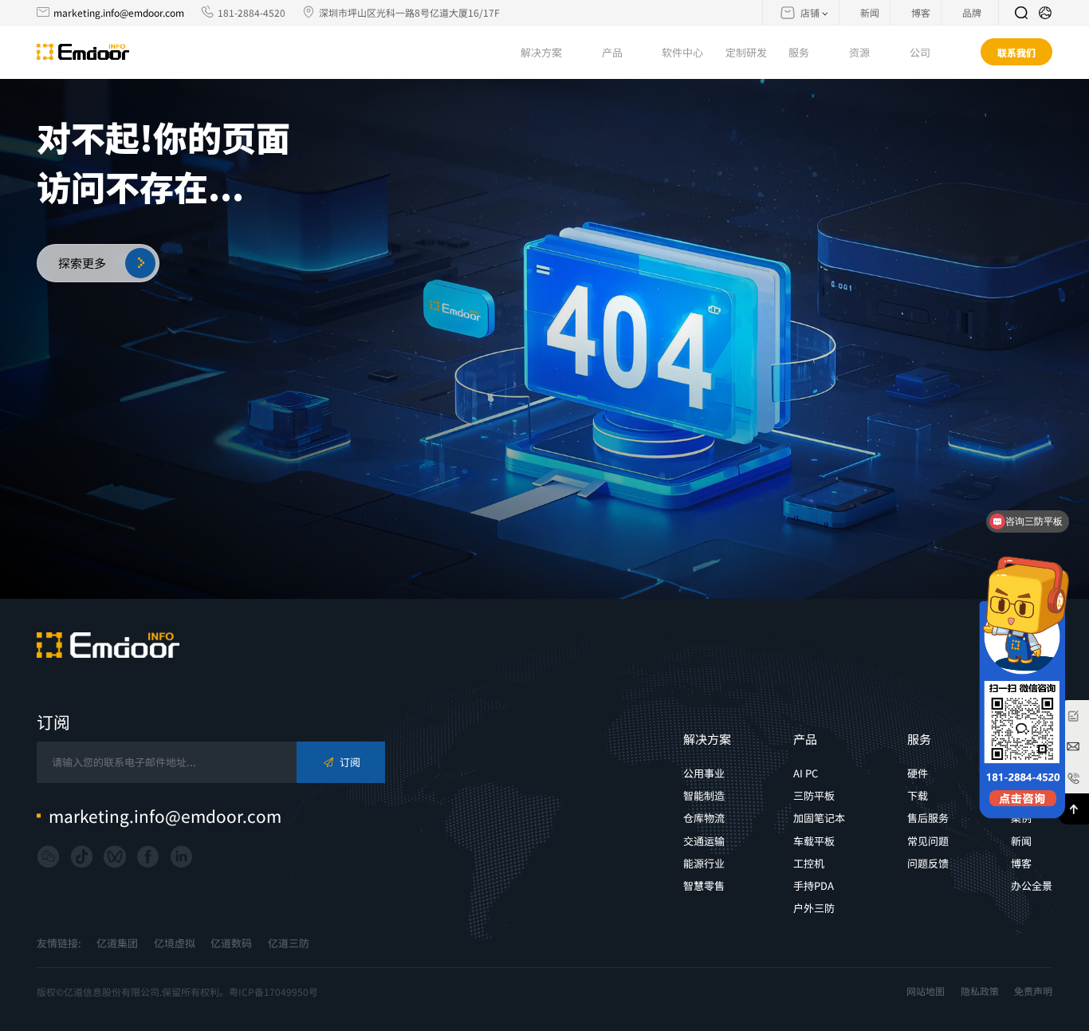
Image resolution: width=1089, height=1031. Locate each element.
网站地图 (925, 991)
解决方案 (707, 738)
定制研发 (746, 52)
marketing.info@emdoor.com (118, 12)
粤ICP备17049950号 (273, 991)
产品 (805, 738)
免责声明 (1033, 991)
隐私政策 (980, 991)
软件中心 (682, 52)
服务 (919, 738)
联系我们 (1016, 52)
